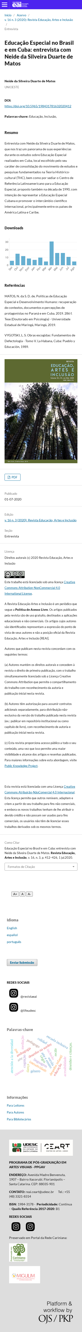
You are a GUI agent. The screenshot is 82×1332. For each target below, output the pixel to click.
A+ (15, 894)
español (12, 935)
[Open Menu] (4, 4)
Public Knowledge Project (21, 766)
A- (29, 894)
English (12, 928)
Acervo (21, 15)
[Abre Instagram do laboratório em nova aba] (30, 1230)
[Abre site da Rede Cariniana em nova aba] (18, 1260)
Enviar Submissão (22, 962)
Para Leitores (15, 1105)
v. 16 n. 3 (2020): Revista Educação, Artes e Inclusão (39, 20)
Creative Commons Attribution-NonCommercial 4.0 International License (40, 587)
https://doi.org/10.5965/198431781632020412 (38, 106)
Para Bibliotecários (19, 1119)
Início (8, 15)
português (14, 942)
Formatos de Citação (21, 867)
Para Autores (15, 1112)
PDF (14, 477)
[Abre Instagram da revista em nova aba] (16, 1230)
